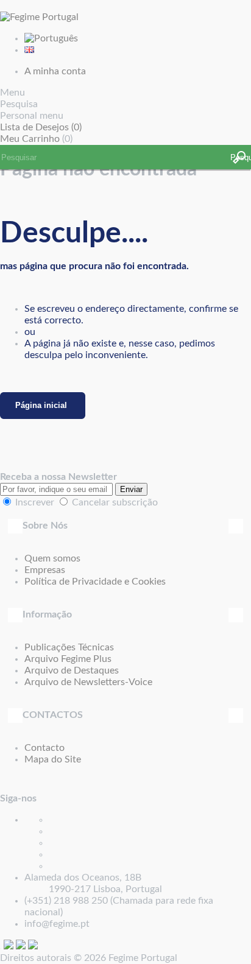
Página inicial (41, 405)
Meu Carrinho (30, 139)
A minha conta (55, 71)
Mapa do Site (52, 759)
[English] (29, 50)
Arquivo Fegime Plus (67, 659)
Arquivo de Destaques (71, 670)
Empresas (44, 570)
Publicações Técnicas (69, 647)
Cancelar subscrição (115, 502)
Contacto (44, 748)
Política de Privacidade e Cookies (95, 581)
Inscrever (34, 502)
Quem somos (52, 558)
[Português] (51, 38)
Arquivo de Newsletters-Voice (88, 682)
